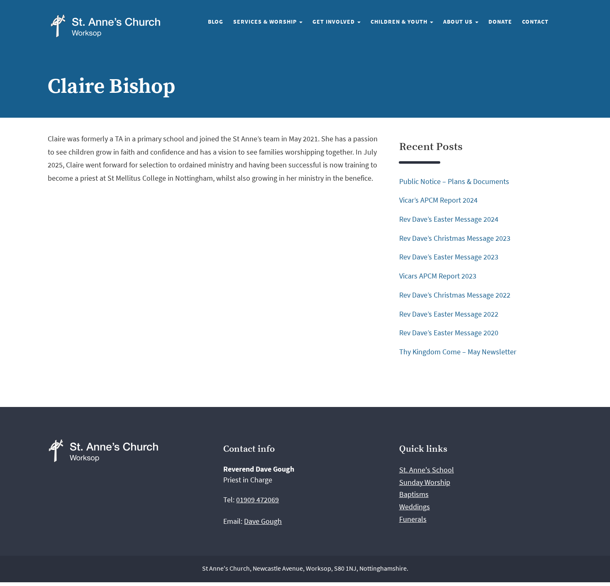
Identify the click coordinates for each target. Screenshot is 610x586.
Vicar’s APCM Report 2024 (438, 200)
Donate (500, 21)
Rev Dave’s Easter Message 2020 (448, 332)
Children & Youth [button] (400, 21)
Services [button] (265, 21)
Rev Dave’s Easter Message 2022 (448, 314)
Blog (215, 21)
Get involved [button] (334, 21)
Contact (535, 21)
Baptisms (414, 494)
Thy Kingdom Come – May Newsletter (457, 351)
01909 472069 (257, 499)
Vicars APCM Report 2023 (437, 276)
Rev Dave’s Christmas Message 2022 (454, 295)
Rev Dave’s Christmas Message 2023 (454, 238)
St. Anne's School (426, 470)
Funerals (413, 519)
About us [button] (458, 21)
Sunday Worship (424, 482)
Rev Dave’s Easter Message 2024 (448, 219)
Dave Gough (263, 521)
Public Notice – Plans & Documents (454, 181)
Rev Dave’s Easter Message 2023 (448, 257)
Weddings (414, 506)
